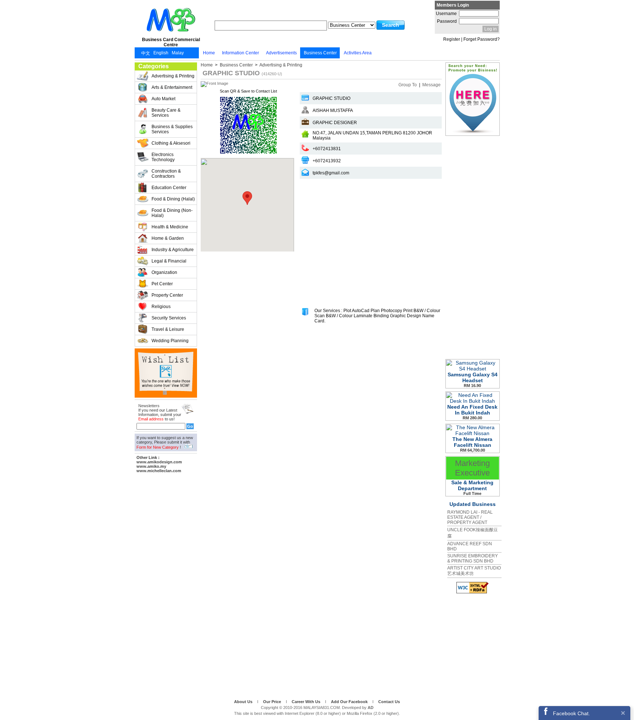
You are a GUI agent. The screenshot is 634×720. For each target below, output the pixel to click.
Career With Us (306, 701)
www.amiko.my (151, 466)
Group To (408, 84)
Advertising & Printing (280, 65)
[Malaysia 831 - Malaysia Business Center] (171, 34)
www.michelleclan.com (158, 470)
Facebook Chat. (571, 713)
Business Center (236, 65)
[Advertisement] (166, 585)
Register (451, 39)
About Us (244, 701)
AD (371, 707)
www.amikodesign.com (159, 462)
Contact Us (389, 701)
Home (207, 65)
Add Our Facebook (350, 701)
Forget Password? (481, 39)
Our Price (272, 701)
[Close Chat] (623, 712)
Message (431, 84)
